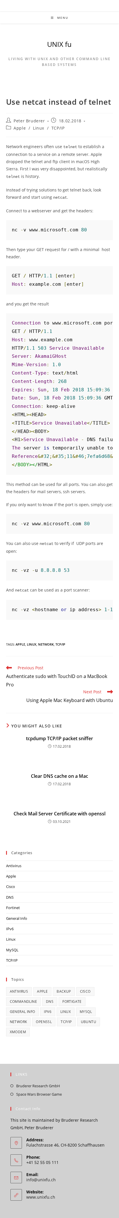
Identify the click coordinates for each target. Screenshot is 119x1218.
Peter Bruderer (29, 121)
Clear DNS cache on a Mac (59, 776)
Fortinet (13, 907)
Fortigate (72, 1001)
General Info (16, 918)
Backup (64, 991)
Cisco (10, 886)
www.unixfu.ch (40, 1197)
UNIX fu (59, 44)
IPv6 (10, 928)
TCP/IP (58, 128)
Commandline (23, 1001)
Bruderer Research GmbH (38, 1085)
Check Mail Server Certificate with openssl (59, 813)
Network (46, 644)
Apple (20, 128)
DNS (10, 897)
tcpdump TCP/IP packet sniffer (59, 738)
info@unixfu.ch (41, 1179)
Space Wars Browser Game (39, 1094)
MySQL (12, 949)
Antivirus (13, 865)
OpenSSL (44, 1021)
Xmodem (18, 1031)
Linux (38, 128)
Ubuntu (88, 1021)
